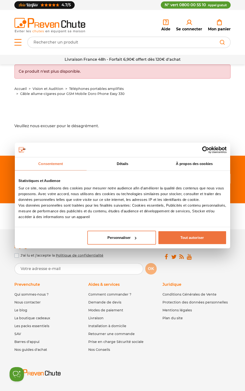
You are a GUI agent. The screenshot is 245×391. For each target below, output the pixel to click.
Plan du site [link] (172, 318)
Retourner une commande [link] (111, 334)
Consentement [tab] (50, 163)
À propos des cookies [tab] (194, 163)
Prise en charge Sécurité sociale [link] (116, 342)
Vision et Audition (48, 89)
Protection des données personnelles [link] (195, 302)
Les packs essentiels (31, 326)
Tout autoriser (192, 238)
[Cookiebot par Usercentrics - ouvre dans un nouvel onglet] (206, 149)
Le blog (20, 310)
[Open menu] (18, 42)
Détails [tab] (122, 163)
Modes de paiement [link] (105, 310)
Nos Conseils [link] (99, 349)
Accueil (20, 89)
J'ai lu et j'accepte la (62, 255)
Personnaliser (119, 238)
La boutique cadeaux (32, 318)
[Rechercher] (222, 42)
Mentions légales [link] (177, 310)
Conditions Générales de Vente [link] (189, 294)
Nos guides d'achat (30, 349)
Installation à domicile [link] (107, 326)
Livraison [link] (96, 318)
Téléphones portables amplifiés (96, 89)
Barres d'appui (26, 342)
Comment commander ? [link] (109, 294)
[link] (189, 25)
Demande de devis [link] (104, 302)
